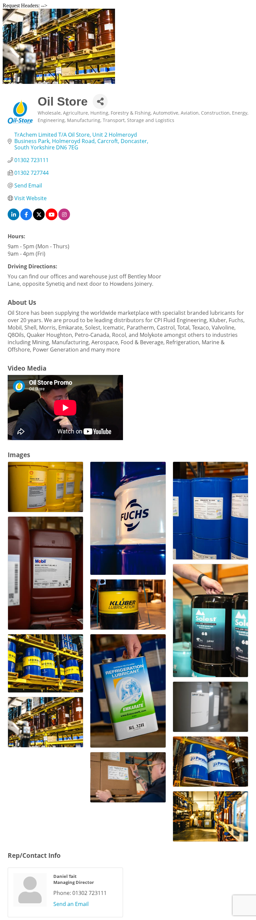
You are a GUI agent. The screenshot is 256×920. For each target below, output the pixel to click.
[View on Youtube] (51, 218)
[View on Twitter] (39, 218)
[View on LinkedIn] (13, 218)
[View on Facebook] (26, 218)
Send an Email (71, 904)
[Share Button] (100, 101)
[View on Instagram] (64, 218)
